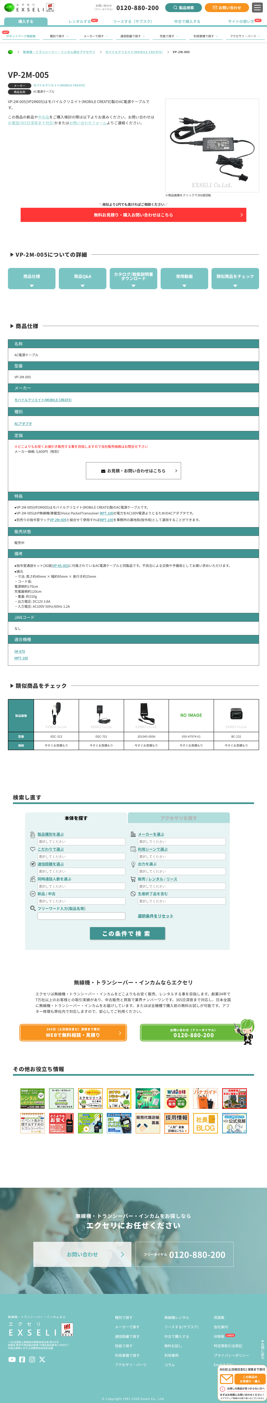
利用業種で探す (204, 36)
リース (171, 878)
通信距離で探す (130, 36)
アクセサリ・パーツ (243, 36)
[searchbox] (82, 841)
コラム (169, 1364)
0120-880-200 (137, 7)
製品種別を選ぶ (51, 834)
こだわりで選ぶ (51, 849)
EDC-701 (101, 736)
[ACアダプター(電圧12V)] (146, 716)
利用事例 (171, 1355)
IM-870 (19, 651)
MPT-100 (106, 512)
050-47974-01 (191, 736)
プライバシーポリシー (231, 1355)
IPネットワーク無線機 (20, 36)
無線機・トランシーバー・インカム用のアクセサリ (59, 52)
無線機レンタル (176, 1317)
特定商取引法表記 (228, 1345)
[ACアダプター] (56, 716)
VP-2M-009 (58, 519)
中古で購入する (176, 1336)
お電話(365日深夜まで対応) (31, 122)
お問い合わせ (230, 7)
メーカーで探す (94, 36)
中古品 (43, 117)
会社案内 (221, 1326)
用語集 (219, 1317)
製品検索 (186, 7)
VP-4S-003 (61, 565)
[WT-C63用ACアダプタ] (191, 716)
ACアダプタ (23, 423)
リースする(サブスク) (181, 1326)
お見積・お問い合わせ (136, 471)
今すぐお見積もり (56, 745)
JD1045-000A (146, 736)
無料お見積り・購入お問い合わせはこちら (133, 215)
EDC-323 (56, 736)
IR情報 (219, 1336)
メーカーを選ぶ (151, 834)
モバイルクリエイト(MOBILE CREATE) (134, 52)
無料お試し (173, 1345)
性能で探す (167, 36)
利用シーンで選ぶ (153, 849)
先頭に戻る (262, 1351)
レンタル (155, 878)
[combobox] (81, 841)
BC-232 (236, 736)
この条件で (127, 933)
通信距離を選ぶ (51, 863)
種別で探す (57, 36)
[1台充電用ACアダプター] (101, 716)
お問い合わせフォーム (88, 122)
